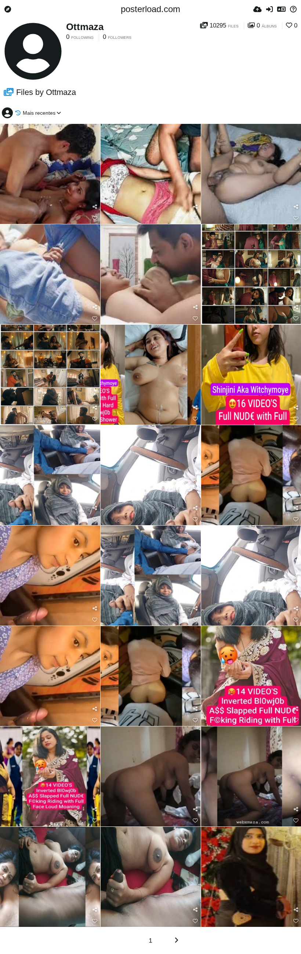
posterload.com (150, 9)
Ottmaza (85, 26)
